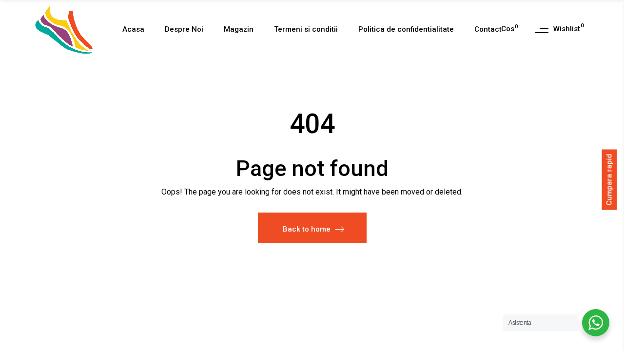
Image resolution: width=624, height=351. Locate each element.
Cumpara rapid (609, 179)
